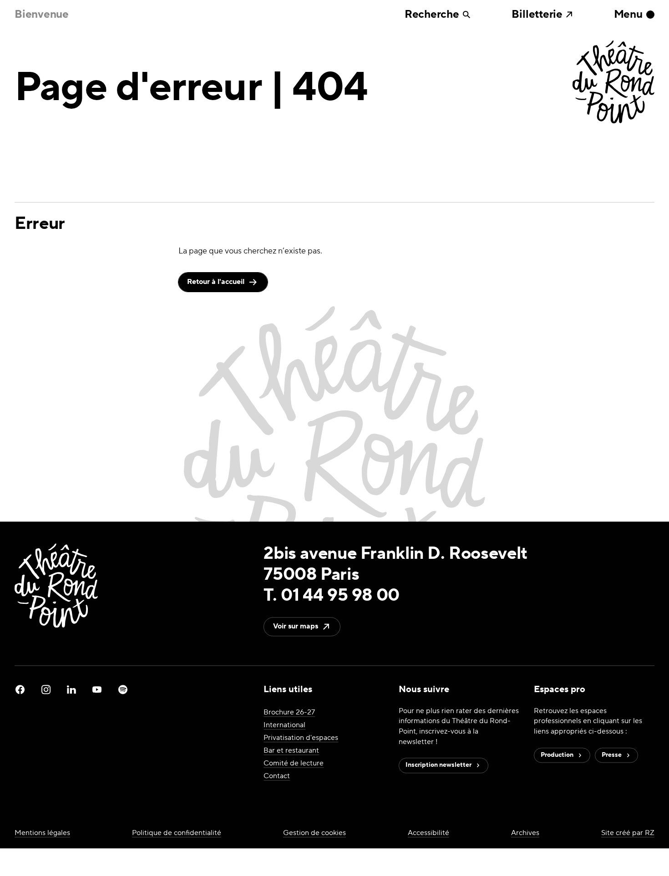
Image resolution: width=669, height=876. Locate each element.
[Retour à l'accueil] (613, 83)
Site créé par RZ (627, 832)
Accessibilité (428, 832)
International (284, 724)
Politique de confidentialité (176, 832)
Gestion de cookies (314, 832)
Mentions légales (42, 832)
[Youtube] (96, 689)
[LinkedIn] (71, 689)
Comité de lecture (294, 763)
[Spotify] (122, 689)
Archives (525, 832)
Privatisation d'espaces (301, 737)
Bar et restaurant (291, 750)
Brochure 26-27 (289, 712)
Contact (277, 775)
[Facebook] (20, 689)
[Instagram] (46, 689)
